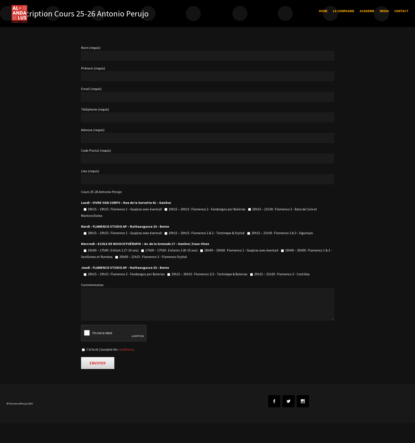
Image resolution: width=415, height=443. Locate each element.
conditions (126, 349)
